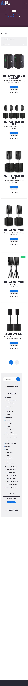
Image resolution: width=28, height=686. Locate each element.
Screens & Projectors (10, 443)
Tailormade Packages (10, 466)
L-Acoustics (10, 458)
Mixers (8, 414)
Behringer (9, 452)
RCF (8, 461)
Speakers (7, 449)
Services (7, 446)
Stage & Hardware (10, 464)
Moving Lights (10, 429)
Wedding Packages (12, 484)
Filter (11, 502)
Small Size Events (11, 478)
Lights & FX (8, 420)
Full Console (10, 411)
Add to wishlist (14, 89)
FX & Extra (9, 423)
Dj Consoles (8, 397)
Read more (14, 87)
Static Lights (10, 432)
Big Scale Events (11, 469)
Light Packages (11, 472)
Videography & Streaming (11, 487)
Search (18, 379)
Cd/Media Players (11, 403)
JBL (8, 455)
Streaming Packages (12, 481)
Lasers (8, 426)
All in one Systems (11, 400)
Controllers (10, 406)
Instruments (8, 417)
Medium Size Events (12, 475)
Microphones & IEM (12, 437)
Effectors (9, 408)
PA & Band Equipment (11, 435)
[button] (14, 92)
